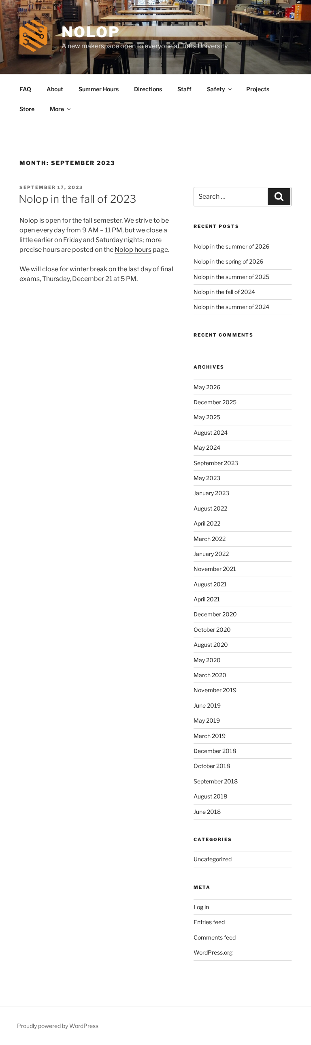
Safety (216, 89)
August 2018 (210, 796)
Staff (184, 89)
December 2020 (215, 614)
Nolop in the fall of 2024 (224, 291)
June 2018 (207, 811)
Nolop (91, 32)
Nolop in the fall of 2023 (77, 199)
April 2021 (207, 599)
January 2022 (211, 553)
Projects (257, 89)
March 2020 (210, 675)
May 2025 (207, 417)
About (55, 89)
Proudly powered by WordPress (57, 1025)
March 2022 (210, 538)
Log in (201, 906)
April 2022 (207, 523)
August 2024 (211, 432)
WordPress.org (213, 952)
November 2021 (215, 568)
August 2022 (210, 508)
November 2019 (215, 690)
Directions (148, 89)
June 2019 (207, 705)
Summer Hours (99, 89)
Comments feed (215, 937)
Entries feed (209, 921)
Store (26, 108)
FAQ (25, 89)
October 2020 (212, 629)
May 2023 (207, 477)
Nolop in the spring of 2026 (228, 261)
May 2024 (207, 447)
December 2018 (215, 750)
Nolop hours (133, 249)
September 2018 (216, 781)
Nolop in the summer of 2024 (231, 306)
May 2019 (207, 720)
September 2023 (216, 462)
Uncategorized (213, 859)
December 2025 (215, 402)
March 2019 (210, 735)
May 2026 (207, 387)
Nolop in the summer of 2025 (231, 276)
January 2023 (211, 492)
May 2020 (207, 660)
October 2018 (212, 765)
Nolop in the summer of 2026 (231, 246)
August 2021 (210, 584)
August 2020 (211, 644)
